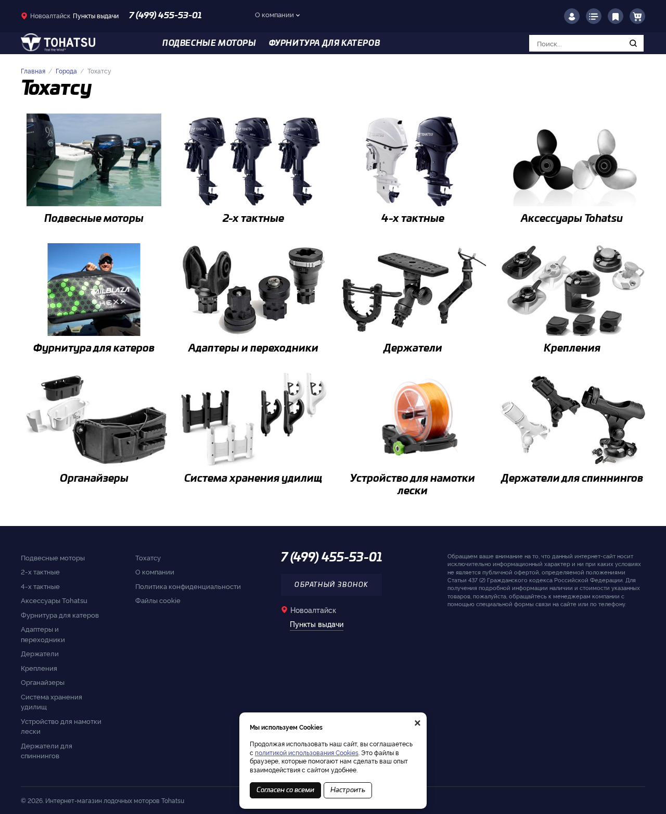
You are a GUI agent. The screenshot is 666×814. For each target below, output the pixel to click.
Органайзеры (43, 681)
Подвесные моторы (53, 557)
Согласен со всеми (285, 790)
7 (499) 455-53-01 (165, 15)
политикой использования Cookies (306, 752)
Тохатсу (148, 557)
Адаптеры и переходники (43, 634)
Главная (33, 70)
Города (66, 70)
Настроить (347, 790)
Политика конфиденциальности (188, 586)
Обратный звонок (331, 585)
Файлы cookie (158, 600)
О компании (274, 14)
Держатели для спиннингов (46, 750)
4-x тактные (40, 586)
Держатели (40, 653)
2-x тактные (40, 571)
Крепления (39, 667)
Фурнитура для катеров (60, 614)
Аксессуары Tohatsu (54, 600)
